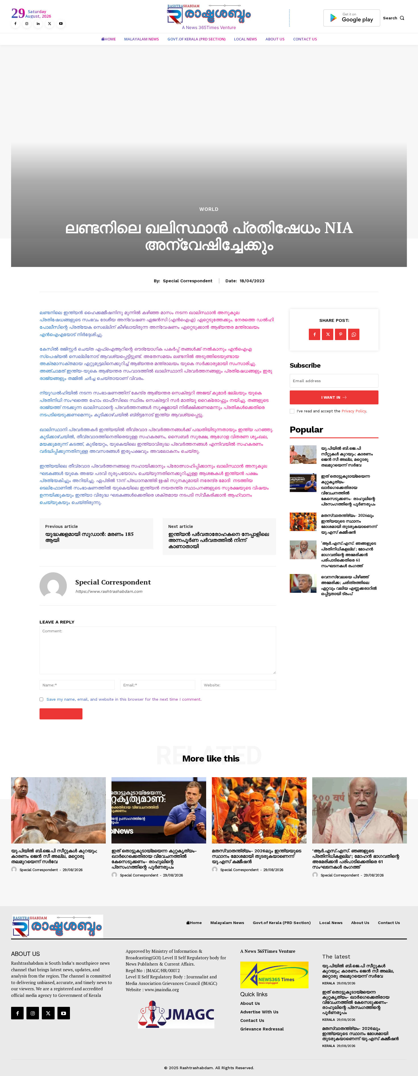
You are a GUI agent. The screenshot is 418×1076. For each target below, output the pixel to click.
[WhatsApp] (353, 334)
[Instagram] (26, 24)
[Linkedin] (38, 24)
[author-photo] (14, 869)
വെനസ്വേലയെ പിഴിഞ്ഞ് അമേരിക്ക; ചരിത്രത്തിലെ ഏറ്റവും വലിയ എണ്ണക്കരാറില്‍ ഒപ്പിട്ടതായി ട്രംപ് (349, 585)
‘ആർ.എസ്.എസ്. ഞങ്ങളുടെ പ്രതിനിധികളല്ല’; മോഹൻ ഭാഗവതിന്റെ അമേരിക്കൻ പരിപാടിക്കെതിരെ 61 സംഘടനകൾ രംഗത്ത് (348, 554)
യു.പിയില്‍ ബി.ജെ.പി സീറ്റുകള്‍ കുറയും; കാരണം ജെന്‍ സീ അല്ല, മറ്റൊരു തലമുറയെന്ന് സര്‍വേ (347, 456)
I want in (330, 397)
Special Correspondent (187, 280)
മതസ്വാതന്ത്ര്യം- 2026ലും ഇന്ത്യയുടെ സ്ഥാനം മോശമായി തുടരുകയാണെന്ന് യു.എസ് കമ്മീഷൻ (349, 524)
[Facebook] (15, 24)
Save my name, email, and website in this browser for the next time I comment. (124, 699)
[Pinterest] (340, 334)
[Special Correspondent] (53, 586)
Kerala (328, 983)
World (209, 209)
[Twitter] (49, 24)
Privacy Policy (354, 411)
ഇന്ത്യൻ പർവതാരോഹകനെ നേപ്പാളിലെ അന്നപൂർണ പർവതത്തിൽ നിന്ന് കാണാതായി (218, 540)
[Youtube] (61, 24)
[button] (395, 18)
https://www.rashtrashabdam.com (108, 591)
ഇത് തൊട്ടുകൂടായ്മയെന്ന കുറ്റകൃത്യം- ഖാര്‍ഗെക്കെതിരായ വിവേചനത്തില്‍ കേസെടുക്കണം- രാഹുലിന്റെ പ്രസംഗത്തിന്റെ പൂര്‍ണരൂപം (348, 490)
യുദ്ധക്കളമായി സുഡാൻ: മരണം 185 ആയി (89, 537)
